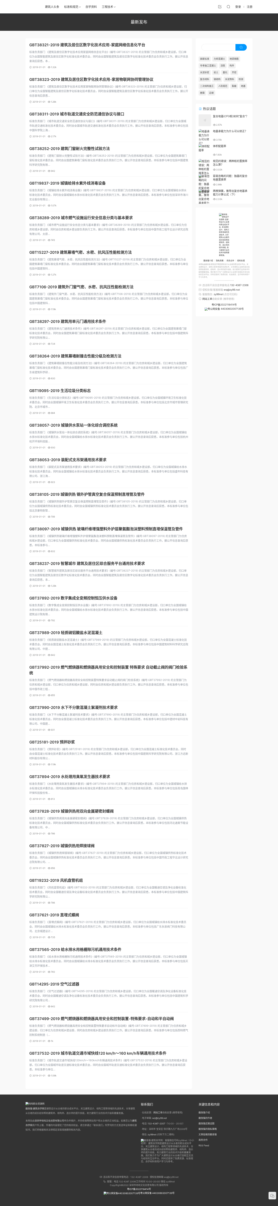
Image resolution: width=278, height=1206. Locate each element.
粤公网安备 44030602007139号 (226, 308)
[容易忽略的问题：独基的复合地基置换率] (205, 184)
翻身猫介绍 (208, 260)
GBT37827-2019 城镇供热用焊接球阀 (62, 846)
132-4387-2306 (239, 285)
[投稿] (220, 7)
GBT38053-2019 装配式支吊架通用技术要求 (67, 460)
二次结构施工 (207, 86)
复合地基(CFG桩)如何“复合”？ (230, 116)
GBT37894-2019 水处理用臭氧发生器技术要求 (69, 776)
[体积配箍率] (205, 148)
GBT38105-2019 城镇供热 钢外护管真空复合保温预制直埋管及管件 (87, 494)
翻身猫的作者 (205, 1118)
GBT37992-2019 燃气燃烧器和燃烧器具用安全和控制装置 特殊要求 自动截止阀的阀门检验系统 (108, 670)
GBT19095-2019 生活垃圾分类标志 (60, 390)
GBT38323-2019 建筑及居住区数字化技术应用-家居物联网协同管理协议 (91, 79)
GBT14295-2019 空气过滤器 (54, 984)
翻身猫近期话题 (206, 1123)
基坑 (225, 72)
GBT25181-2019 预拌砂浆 (52, 742)
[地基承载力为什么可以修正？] (205, 137)
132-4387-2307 (156, 1123)
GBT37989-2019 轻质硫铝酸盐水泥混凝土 (66, 632)
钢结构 (217, 79)
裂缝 (234, 86)
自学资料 (91, 7)
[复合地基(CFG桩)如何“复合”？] (205, 120)
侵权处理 (241, 260)
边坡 (211, 92)
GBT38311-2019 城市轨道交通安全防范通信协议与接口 (76, 114)
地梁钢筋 (234, 58)
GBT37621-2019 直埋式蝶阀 (54, 915)
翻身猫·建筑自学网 (35, 1108)
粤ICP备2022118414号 (224, 304)
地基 (243, 86)
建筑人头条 (52, 7)
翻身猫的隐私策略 (208, 1129)
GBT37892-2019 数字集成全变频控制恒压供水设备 (73, 598)
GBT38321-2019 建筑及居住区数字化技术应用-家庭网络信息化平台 (87, 45)
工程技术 (107, 7)
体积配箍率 (219, 146)
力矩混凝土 (219, 58)
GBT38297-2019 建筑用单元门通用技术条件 (67, 321)
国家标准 (204, 58)
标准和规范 (71, 7)
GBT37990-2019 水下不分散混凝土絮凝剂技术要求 (73, 707)
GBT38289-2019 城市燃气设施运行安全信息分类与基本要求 (81, 218)
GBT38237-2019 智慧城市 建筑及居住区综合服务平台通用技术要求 (87, 563)
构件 (232, 65)
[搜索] (228, 7)
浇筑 (223, 65)
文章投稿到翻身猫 (208, 1134)
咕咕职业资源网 (31, 6)
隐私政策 (220, 260)
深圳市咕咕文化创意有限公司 (49, 1120)
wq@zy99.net (232, 289)
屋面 (202, 92)
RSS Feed (204, 1145)
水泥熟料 (229, 79)
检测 (241, 79)
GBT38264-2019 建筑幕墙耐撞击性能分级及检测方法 (75, 356)
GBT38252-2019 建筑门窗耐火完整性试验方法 (69, 148)
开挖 (234, 72)
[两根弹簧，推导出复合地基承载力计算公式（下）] (205, 201)
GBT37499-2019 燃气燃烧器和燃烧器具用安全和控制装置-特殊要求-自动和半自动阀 (101, 1018)
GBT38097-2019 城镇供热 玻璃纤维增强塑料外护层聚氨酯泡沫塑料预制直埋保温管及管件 (106, 529)
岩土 (216, 72)
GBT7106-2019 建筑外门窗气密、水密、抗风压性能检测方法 (81, 287)
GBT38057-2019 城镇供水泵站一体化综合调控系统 (73, 425)
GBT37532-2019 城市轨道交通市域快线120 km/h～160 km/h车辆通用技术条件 (97, 1053)
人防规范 (222, 86)
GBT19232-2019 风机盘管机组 (56, 880)
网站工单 (207, 298)
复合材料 (204, 79)
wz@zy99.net (159, 1118)
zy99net (218, 294)
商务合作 (230, 260)
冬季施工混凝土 (208, 65)
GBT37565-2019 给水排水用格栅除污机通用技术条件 (75, 949)
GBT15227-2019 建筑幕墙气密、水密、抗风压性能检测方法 (80, 252)
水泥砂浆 (204, 72)
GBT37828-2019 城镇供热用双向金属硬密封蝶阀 (71, 811)
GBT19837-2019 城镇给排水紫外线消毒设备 (67, 183)
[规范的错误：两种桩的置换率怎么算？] (205, 169)
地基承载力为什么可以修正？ (230, 131)
